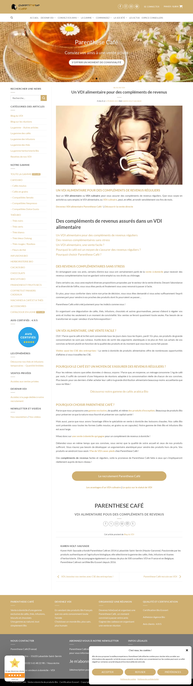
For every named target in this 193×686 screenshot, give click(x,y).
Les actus (134, 18)
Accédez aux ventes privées (25, 381)
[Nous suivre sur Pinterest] (136, 6)
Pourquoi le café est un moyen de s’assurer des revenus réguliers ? (98, 249)
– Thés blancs (17, 232)
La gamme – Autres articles (24, 127)
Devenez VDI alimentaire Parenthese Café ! (79, 206)
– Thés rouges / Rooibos (23, 244)
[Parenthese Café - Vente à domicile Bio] (26, 7)
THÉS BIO (16, 214)
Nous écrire (53, 663)
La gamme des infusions (23, 139)
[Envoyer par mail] (116, 523)
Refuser (140, 672)
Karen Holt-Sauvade (131, 101)
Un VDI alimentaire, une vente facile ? (80, 245)
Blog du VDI (17, 115)
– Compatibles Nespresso (24, 203)
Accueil (34, 18)
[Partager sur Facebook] (105, 523)
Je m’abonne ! (81, 661)
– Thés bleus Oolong (21, 238)
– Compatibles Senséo (22, 197)
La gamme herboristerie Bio (25, 150)
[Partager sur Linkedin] (127, 523)
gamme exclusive (97, 410)
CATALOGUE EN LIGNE (23, 311)
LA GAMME (86, 18)
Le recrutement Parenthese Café (119, 476)
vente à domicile (154, 271)
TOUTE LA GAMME (21, 174)
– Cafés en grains (19, 191)
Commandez (102, 18)
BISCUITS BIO (18, 278)
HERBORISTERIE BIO (22, 261)
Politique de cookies (128, 679)
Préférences (173, 672)
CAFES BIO (16, 179)
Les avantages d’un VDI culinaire (103, 487)
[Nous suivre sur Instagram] (125, 6)
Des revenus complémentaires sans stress (83, 240)
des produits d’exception (141, 410)
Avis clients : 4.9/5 (152, 623)
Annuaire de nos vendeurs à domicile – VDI (33, 670)
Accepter (108, 672)
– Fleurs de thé (18, 249)
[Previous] (7, 52)
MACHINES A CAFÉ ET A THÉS (27, 300)
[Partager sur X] (111, 523)
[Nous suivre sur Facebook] (120, 6)
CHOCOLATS (18, 273)
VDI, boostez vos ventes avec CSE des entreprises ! (87, 576)
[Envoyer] (44, 98)
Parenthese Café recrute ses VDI (161, 576)
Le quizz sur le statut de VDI (137, 487)
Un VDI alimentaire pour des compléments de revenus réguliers (97, 235)
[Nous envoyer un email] (131, 6)
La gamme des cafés (21, 133)
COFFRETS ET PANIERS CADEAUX (23, 292)
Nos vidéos (35, 416)
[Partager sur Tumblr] (132, 523)
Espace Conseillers (152, 18)
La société (119, 18)
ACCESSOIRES (18, 306)
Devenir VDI (47, 18)
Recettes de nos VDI (21, 156)
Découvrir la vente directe (119, 206)
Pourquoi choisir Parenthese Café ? (78, 254)
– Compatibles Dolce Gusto (25, 209)
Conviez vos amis (67, 18)
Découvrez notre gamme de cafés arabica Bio (119, 391)
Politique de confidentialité (148, 679)
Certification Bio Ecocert (155, 610)
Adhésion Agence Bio (154, 617)
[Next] (185, 52)
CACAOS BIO (18, 267)
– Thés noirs (17, 220)
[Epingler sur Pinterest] (122, 523)
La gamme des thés (20, 144)
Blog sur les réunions (21, 121)
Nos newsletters (19, 416)
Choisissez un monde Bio (68, 621)
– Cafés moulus (18, 185)
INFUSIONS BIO (19, 255)
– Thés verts (17, 226)
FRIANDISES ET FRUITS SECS (26, 284)
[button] (186, 650)
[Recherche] (12, 18)
